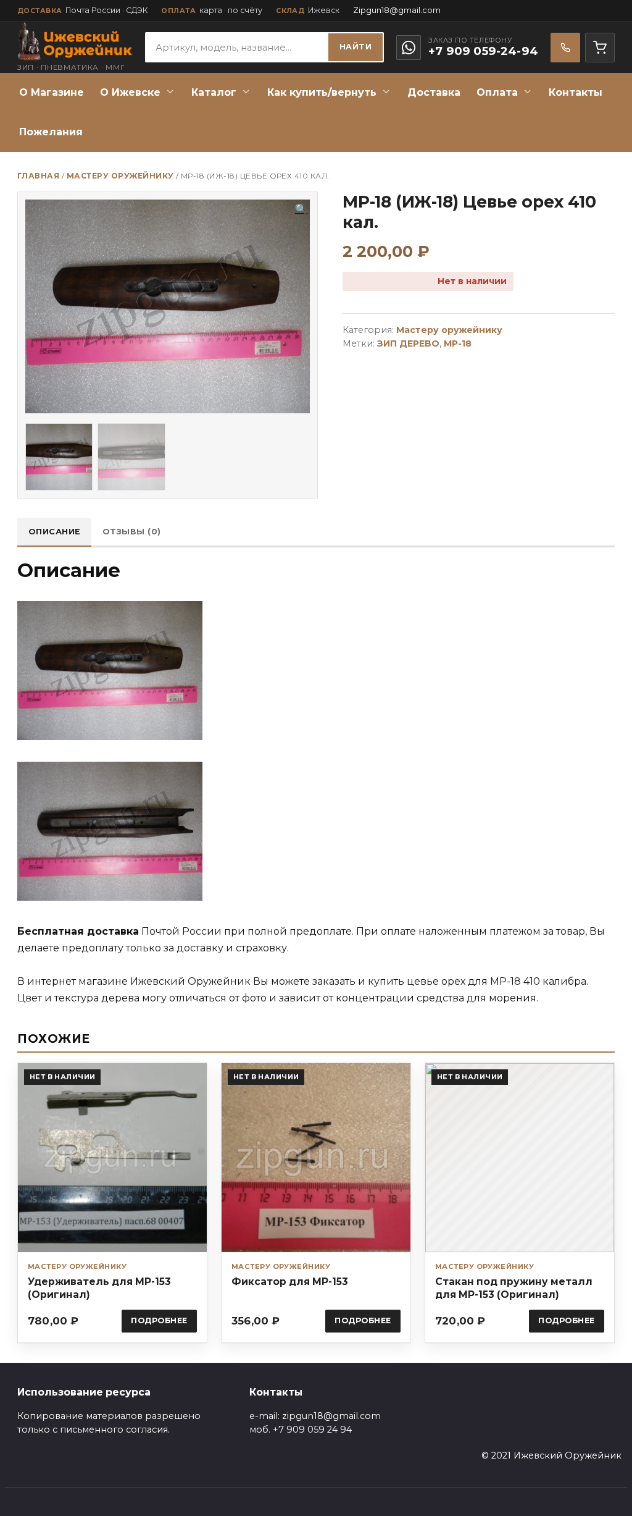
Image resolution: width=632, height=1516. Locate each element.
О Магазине (51, 92)
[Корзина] (600, 47)
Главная (38, 175)
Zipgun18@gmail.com (397, 10)
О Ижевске (130, 92)
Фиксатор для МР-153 (289, 1281)
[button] (301, 209)
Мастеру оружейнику (120, 175)
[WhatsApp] (408, 47)
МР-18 (458, 343)
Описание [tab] (54, 531)
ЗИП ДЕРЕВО (408, 343)
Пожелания (51, 132)
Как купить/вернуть (321, 92)
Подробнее (159, 1320)
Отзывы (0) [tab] (131, 531)
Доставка (433, 92)
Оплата (497, 92)
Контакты (575, 92)
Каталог (213, 92)
